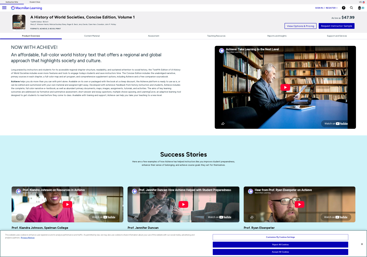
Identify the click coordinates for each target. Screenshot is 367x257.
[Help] (343, 8)
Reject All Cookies (280, 245)
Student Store (35, 2)
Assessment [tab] (153, 36)
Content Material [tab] (92, 36)
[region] (183, 243)
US (360, 2)
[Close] (362, 244)
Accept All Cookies (280, 252)
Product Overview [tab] (31, 36)
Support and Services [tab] (337, 36)
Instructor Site (12, 2)
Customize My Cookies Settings (280, 237)
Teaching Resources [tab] (216, 36)
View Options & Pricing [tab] (300, 26)
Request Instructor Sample (336, 26)
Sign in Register (325, 8)
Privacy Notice (28, 238)
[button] (351, 7)
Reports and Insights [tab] (277, 36)
